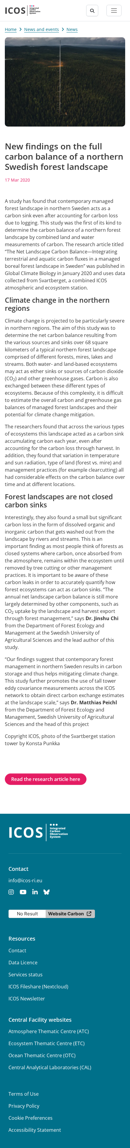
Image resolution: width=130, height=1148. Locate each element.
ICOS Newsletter (26, 998)
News (72, 29)
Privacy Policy (23, 1106)
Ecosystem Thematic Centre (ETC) (46, 1043)
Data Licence (22, 962)
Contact (17, 950)
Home (11, 29)
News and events (41, 29)
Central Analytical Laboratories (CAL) (49, 1067)
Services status (25, 974)
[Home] (23, 10)
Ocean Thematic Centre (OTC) (42, 1055)
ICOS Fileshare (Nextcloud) (38, 986)
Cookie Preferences (30, 1118)
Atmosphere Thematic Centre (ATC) (48, 1031)
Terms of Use (23, 1094)
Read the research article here (45, 779)
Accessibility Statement (34, 1130)
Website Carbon (66, 914)
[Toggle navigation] (114, 10)
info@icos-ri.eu (25, 880)
